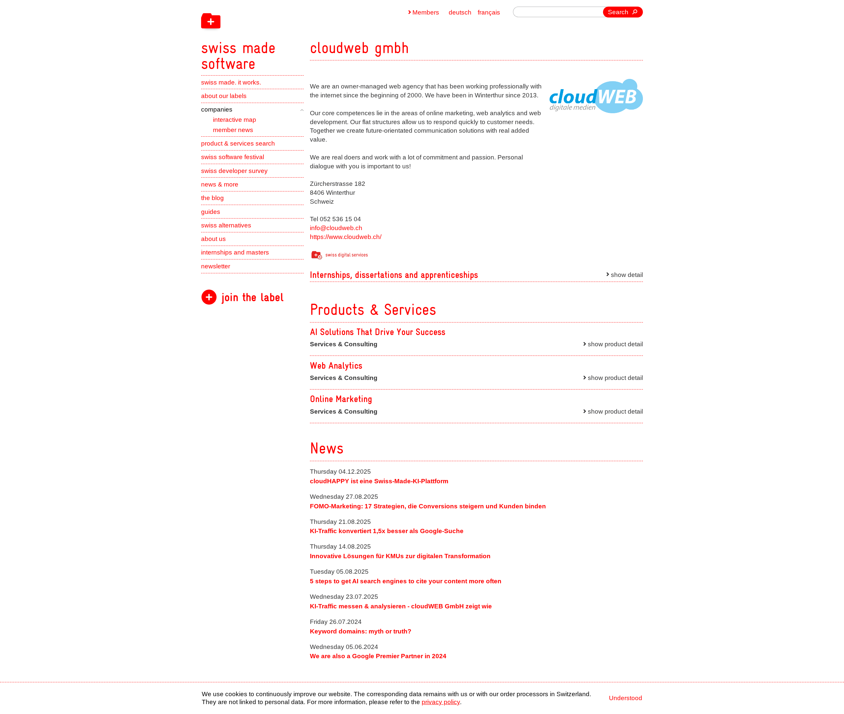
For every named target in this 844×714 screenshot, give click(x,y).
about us (213, 238)
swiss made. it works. (231, 82)
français (489, 12)
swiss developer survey (234, 170)
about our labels (224, 95)
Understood (625, 698)
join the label (253, 297)
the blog (212, 197)
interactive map (234, 119)
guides (210, 211)
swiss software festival (232, 156)
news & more (219, 184)
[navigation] (280, 35)
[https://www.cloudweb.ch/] (596, 96)
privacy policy (441, 701)
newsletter (215, 266)
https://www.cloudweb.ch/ (345, 236)
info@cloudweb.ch (336, 227)
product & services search (238, 143)
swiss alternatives (226, 225)
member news (233, 129)
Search (618, 12)
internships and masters (235, 252)
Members (425, 12)
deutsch (460, 12)
